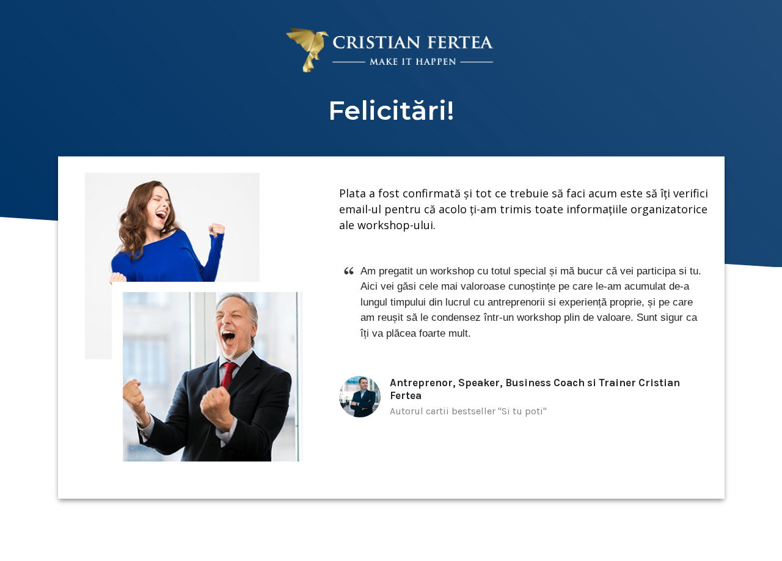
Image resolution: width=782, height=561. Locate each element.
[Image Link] (391, 50)
